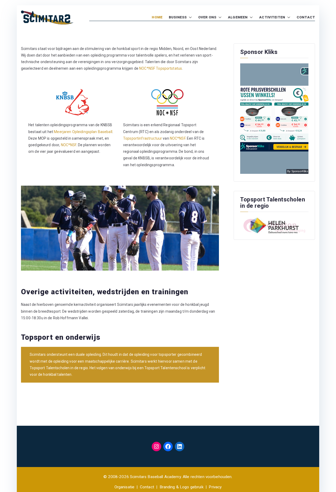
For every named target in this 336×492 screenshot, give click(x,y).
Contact (147, 487)
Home (157, 17)
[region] (120, 228)
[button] (189, 17)
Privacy (215, 487)
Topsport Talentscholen (50, 368)
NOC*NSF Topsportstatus (160, 68)
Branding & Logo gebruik (181, 487)
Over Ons (207, 17)
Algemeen (238, 17)
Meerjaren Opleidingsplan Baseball (83, 132)
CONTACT (306, 17)
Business (178, 17)
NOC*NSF (68, 145)
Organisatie (124, 487)
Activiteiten (272, 17)
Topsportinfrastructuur (142, 138)
